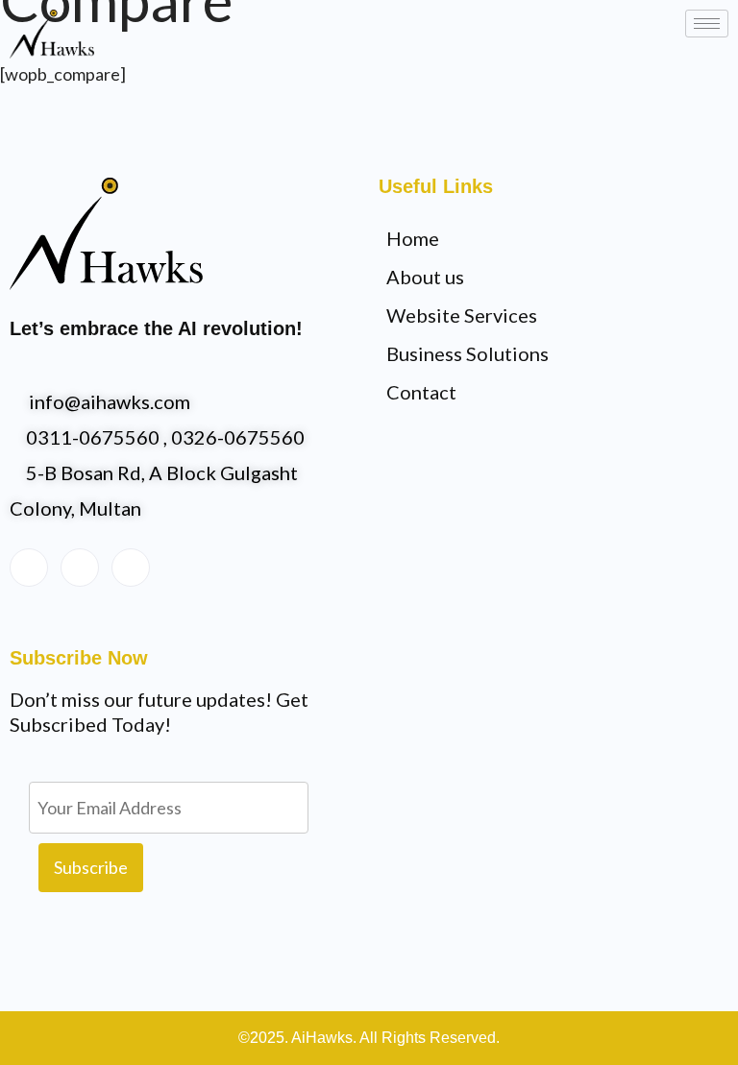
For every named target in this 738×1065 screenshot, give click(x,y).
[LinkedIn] (80, 567)
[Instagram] (130, 567)
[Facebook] (29, 567)
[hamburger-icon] (706, 23)
